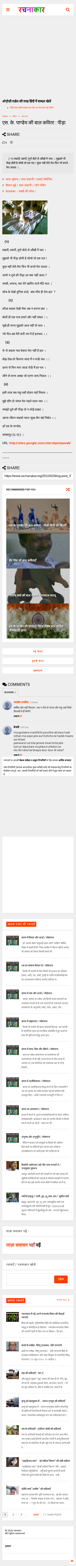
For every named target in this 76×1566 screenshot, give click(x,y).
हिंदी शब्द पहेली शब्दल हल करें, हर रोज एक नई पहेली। (32, 107)
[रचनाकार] (32, 11)
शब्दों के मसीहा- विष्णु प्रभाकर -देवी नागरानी (41, 1345)
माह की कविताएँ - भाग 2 (32, 1373)
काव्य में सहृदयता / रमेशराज (34, 1021)
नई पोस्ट (38, 651)
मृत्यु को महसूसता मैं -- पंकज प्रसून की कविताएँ (43, 1401)
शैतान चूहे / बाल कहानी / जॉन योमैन (26, 185)
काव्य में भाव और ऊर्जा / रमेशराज (36, 993)
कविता (14, 116)
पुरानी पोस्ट (38, 661)
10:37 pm (24, 727)
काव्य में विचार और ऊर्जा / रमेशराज (37, 937)
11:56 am (33, 702)
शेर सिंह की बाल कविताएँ (22, 560)
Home (5, 116)
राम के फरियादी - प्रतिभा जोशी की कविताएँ (41, 1428)
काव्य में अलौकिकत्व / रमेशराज (35, 1081)
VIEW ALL (62, 1300)
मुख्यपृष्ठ (38, 670)
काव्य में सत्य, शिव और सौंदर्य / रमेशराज (39, 1049)
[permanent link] (11, 143)
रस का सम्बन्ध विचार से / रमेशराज (37, 965)
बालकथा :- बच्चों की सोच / (21, 191)
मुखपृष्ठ (8, 1546)
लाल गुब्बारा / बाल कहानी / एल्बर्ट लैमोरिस (29, 179)
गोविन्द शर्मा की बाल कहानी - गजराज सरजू (32, 595)
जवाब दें (16, 716)
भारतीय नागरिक (21, 702)
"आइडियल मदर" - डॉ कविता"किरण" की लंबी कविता (45, 1460)
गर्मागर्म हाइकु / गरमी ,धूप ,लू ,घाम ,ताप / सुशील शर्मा (45, 1196)
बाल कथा (25, 116)
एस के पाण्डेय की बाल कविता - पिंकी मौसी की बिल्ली (37, 525)
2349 (36, 1514)
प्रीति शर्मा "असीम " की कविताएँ (36, 1488)
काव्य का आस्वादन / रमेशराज (35, 1109)
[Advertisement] (38, 55)
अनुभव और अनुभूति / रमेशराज (35, 1136)
